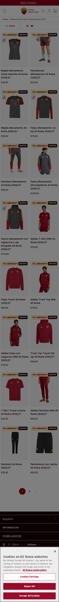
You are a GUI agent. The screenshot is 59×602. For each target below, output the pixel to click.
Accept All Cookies (29, 595)
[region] (29, 574)
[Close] (55, 551)
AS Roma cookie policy (35, 570)
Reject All (29, 586)
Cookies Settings (29, 576)
